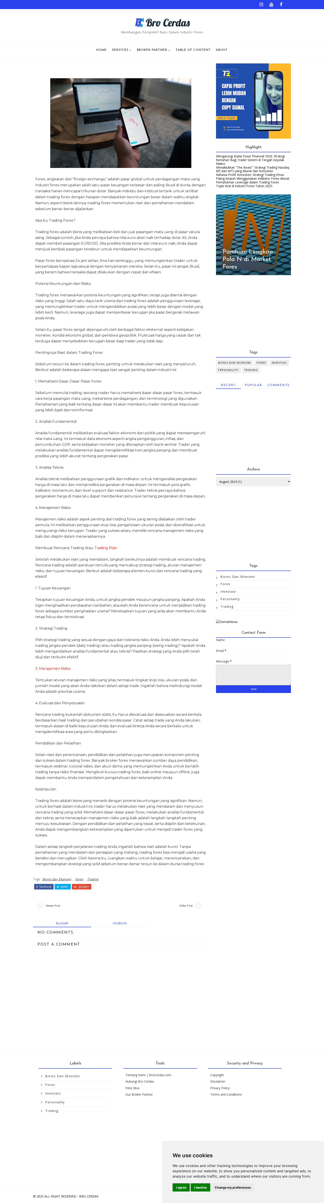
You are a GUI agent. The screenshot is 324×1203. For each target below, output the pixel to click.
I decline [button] (200, 1187)
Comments (278, 385)
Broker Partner (152, 50)
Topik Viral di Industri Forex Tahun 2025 (244, 186)
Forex (79, 879)
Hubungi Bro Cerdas (139, 1081)
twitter (64, 886)
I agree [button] (181, 1187)
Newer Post (53, 906)
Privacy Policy (220, 1088)
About (222, 50)
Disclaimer (217, 1081)
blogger (62, 923)
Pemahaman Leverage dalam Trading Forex (247, 182)
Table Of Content (193, 50)
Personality (228, 370)
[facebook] (281, 3)
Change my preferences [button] (233, 1187)
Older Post (186, 906)
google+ (83, 886)
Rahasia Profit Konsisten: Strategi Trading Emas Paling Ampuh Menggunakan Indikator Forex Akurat (252, 177)
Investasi (279, 363)
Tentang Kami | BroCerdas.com (148, 1075)
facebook (45, 886)
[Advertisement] (253, 313)
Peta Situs (132, 1088)
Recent (228, 385)
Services (120, 50)
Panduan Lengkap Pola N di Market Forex (248, 259)
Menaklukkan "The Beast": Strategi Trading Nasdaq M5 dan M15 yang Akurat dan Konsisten (252, 169)
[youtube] (271, 3)
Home (101, 50)
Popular (253, 385)
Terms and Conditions (226, 1094)
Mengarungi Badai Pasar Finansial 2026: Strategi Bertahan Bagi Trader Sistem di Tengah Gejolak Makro (250, 160)
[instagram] (261, 3)
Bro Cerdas (89, 1196)
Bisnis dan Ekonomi (56, 879)
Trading (93, 879)
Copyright (217, 1075)
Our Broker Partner (139, 1094)
